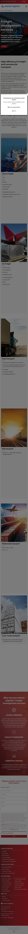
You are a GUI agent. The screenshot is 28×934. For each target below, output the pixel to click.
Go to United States (14, 107)
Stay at (14, 111)
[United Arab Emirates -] (11, 6)
